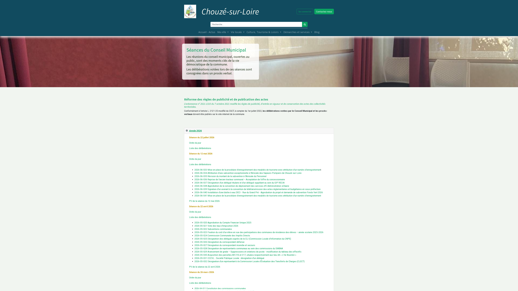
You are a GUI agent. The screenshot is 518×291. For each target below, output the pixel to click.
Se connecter (304, 11)
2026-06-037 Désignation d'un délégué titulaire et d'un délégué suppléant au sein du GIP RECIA (239, 182)
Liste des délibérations (200, 148)
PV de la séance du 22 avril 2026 (204, 267)
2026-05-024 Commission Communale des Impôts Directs (222, 235)
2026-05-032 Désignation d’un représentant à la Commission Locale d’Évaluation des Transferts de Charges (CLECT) (250, 261)
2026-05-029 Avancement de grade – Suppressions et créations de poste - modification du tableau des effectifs (248, 251)
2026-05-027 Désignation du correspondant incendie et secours (225, 245)
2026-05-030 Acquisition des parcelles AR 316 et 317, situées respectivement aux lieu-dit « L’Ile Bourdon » (245, 255)
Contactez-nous (324, 11)
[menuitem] (206, 32)
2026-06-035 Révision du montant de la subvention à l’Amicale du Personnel (230, 176)
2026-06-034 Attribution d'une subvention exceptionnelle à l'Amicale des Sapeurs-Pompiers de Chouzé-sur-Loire (248, 173)
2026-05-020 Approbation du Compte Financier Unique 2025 (223, 222)
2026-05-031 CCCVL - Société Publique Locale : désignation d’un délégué (229, 258)
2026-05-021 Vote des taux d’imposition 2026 (216, 226)
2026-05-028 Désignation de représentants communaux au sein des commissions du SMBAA (239, 248)
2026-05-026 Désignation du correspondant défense (219, 242)
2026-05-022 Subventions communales (213, 229)
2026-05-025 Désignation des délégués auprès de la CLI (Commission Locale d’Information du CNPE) (243, 239)
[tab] (259, 131)
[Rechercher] (305, 24)
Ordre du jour (195, 143)
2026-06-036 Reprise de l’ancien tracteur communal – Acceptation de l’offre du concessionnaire (240, 179)
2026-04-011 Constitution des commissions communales (220, 288)
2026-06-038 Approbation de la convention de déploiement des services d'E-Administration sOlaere (242, 186)
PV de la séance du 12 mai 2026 (204, 201)
